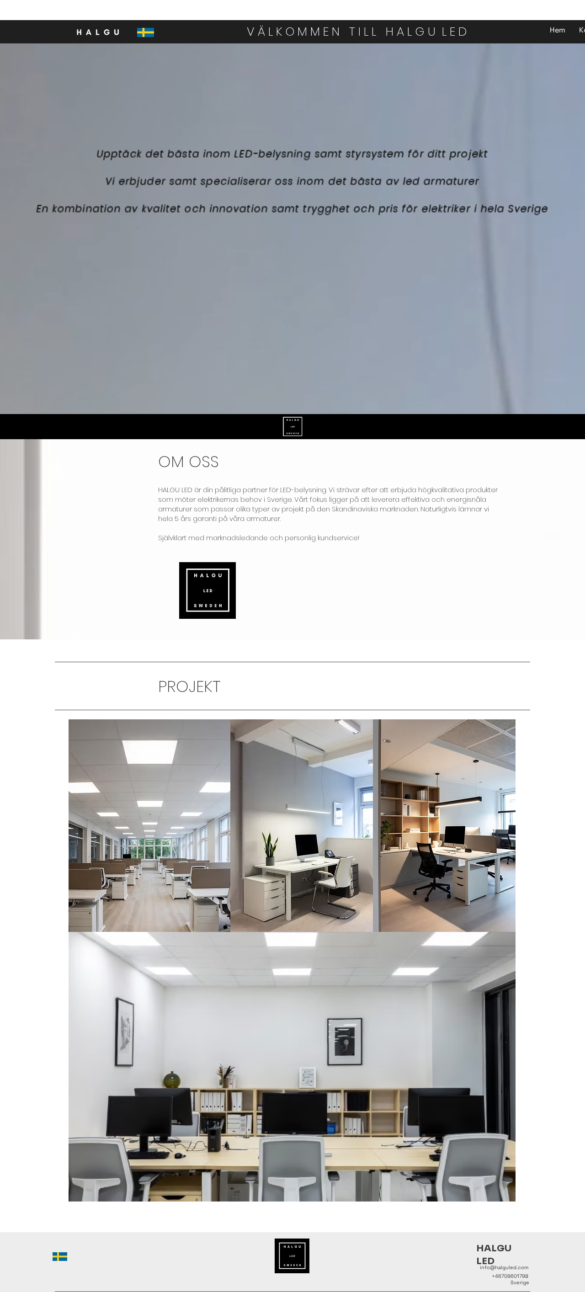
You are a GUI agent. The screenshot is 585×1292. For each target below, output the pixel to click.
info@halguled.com (504, 1267)
